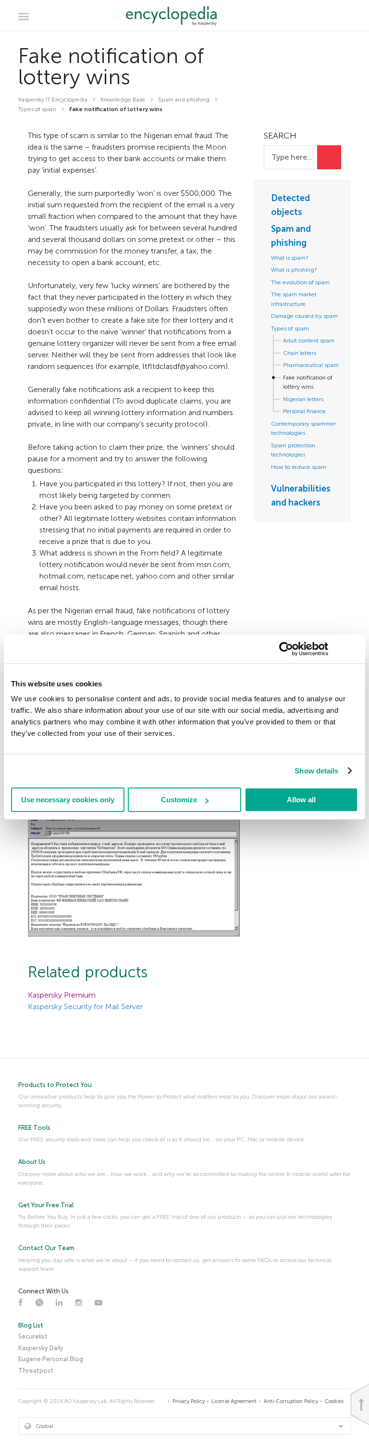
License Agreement (234, 1401)
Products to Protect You (55, 1084)
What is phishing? (294, 269)
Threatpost (35, 1370)
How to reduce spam (298, 467)
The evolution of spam (300, 282)
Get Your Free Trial (46, 1205)
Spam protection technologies (293, 450)
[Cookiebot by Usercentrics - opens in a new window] (286, 649)
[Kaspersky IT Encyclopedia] (185, 15)
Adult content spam (308, 340)
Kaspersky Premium (62, 994)
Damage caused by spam (304, 316)
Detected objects (290, 205)
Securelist (33, 1336)
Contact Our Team (46, 1248)
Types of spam (290, 328)
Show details (316, 771)
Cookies (334, 1401)
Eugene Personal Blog (50, 1359)
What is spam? (289, 257)
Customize (179, 800)
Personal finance (304, 411)
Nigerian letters (303, 399)
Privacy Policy (188, 1401)
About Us (32, 1161)
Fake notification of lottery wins (307, 382)
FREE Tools (34, 1127)
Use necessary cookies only (67, 800)
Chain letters (299, 353)
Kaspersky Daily (40, 1348)
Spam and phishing (291, 236)
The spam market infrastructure (294, 299)
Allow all (301, 800)
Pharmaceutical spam (311, 365)
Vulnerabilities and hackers (301, 495)
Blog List (30, 1325)
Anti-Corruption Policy (291, 1401)
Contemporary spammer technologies (303, 428)
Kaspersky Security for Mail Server (85, 1006)
